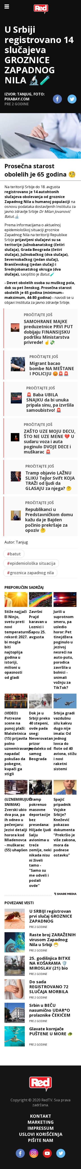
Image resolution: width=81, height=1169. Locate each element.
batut (14, 553)
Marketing (40, 1122)
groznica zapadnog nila (30, 572)
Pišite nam (40, 1140)
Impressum (40, 1128)
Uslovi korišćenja (40, 1134)
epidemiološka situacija (31, 563)
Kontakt (40, 1116)
